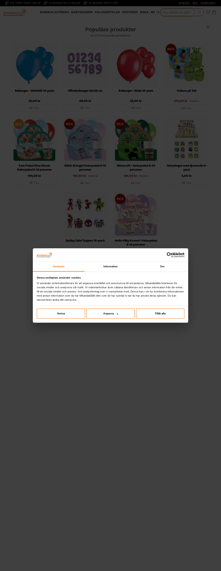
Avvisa (61, 313)
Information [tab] (110, 266)
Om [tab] (162, 266)
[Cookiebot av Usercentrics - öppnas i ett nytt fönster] (169, 255)
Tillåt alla (160, 313)
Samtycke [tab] (59, 266)
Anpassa (108, 313)
